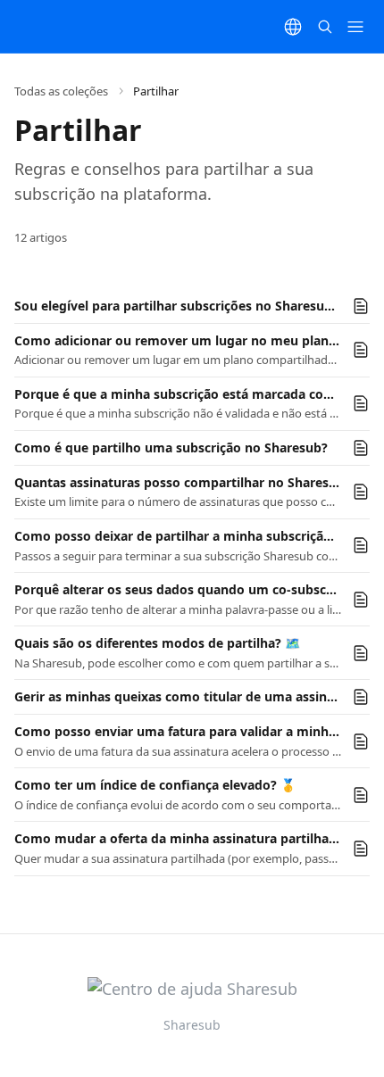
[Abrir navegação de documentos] (355, 27)
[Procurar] (325, 27)
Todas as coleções (61, 91)
